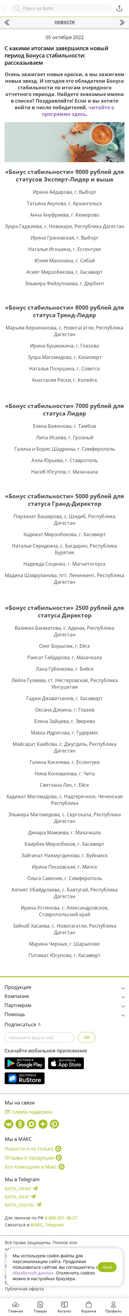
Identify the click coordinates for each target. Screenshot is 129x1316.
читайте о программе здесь (78, 110)
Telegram (54, 1225)
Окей (107, 1267)
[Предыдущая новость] (6, 22)
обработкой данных (33, 1273)
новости (65, 21)
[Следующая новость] (122, 22)
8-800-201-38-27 (61, 1218)
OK (87, 1037)
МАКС (37, 1225)
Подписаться (20, 1024)
